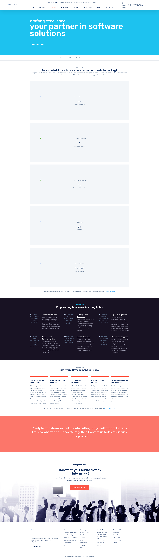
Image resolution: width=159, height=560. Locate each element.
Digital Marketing (68, 542)
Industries (64, 7)
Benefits (78, 58)
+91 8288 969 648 (141, 6)
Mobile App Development (70, 537)
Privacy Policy (116, 532)
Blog (98, 7)
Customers (87, 58)
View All (99, 545)
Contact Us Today (37, 44)
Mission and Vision (85, 532)
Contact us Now (79, 487)
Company (42, 7)
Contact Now (37, 546)
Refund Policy (116, 535)
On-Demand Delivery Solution (102, 537)
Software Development (70, 532)
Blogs (81, 540)
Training (82, 545)
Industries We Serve (85, 535)
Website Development (70, 535)
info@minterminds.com (37, 542)
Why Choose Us (84, 542)
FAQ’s (81, 548)
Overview (62, 58)
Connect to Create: (52, 2)
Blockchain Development (71, 540)
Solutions (70, 58)
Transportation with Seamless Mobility (102, 533)
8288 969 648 (44, 540)
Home (32, 7)
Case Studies (88, 7)
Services (53, 7)
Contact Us (109, 7)
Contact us (96, 58)
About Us (82, 537)
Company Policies (118, 530)
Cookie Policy (116, 537)
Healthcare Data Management (101, 541)
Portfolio (75, 7)
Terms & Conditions (118, 540)
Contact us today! (79, 441)
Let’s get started (110, 291)
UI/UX (65, 545)
